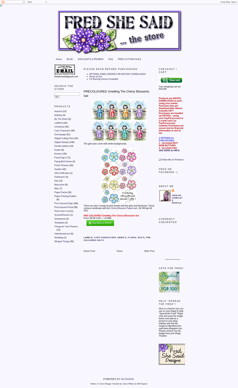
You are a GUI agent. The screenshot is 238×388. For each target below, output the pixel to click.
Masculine (59, 184)
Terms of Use (95, 76)
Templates (59, 222)
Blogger (127, 379)
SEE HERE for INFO (169, 150)
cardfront (58, 123)
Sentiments (59, 219)
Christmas (59, 127)
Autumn (58, 111)
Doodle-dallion (61, 146)
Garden (58, 169)
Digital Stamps (61, 142)
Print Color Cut (61, 211)
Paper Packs (60, 192)
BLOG (70, 59)
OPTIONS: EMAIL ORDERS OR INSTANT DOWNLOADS (117, 74)
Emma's (58, 154)
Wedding (58, 237)
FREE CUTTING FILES (129, 59)
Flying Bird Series (63, 161)
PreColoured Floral (63, 207)
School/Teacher (62, 215)
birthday (58, 115)
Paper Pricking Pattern (65, 196)
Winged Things (61, 241)
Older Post (149, 251)
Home (59, 59)
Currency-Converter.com (172, 259)
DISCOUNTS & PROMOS (90, 59)
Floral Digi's (60, 157)
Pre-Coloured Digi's (64, 203)
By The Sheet (61, 119)
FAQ (110, 59)
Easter (57, 150)
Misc (56, 188)
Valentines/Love (62, 234)
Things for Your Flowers (66, 226)
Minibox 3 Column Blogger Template (104, 384)
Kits (56, 181)
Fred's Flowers (61, 165)
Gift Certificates (61, 173)
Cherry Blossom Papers (122, 208)
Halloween (59, 177)
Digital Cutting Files (64, 138)
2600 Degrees (142, 384)
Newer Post (89, 251)
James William (128, 384)
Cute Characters (62, 130)
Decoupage (60, 134)
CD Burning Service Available (103, 79)
